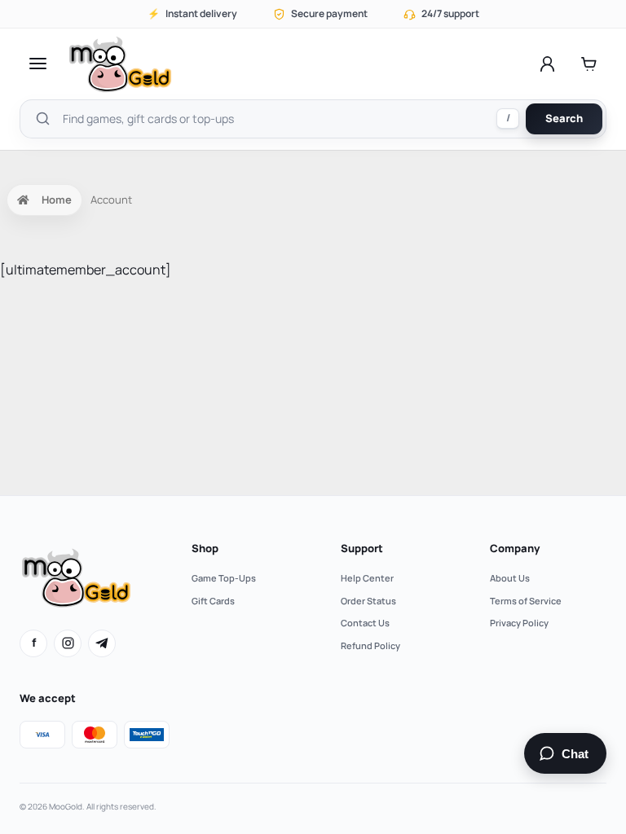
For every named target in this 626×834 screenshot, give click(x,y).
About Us (510, 578)
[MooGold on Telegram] (102, 643)
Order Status (368, 601)
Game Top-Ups (224, 578)
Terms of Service (526, 601)
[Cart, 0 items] (588, 63)
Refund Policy (370, 645)
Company (515, 548)
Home (57, 199)
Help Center (367, 578)
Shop (205, 548)
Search (564, 118)
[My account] (547, 63)
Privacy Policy (519, 623)
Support (362, 548)
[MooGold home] (120, 64)
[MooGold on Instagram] (68, 643)
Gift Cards (213, 601)
